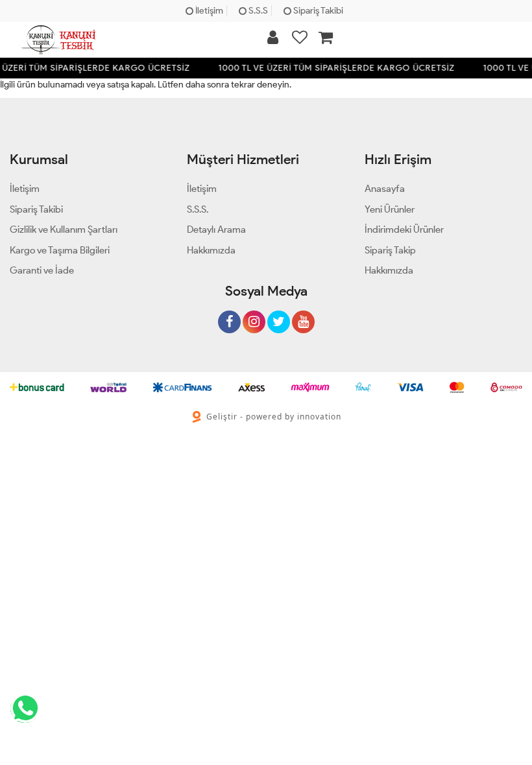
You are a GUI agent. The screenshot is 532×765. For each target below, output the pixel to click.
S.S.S (257, 10)
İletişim (208, 10)
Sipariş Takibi (317, 10)
